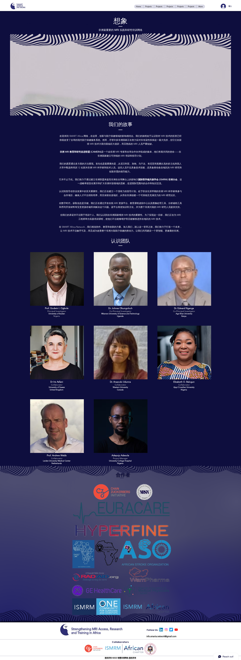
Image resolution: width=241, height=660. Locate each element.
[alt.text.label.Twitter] (171, 629)
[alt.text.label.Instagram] (166, 629)
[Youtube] (176, 629)
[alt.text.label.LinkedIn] (161, 629)
